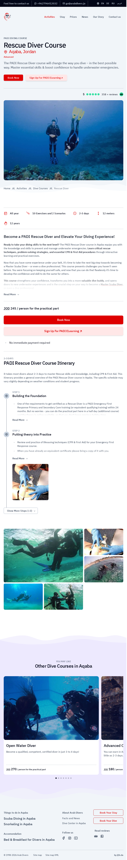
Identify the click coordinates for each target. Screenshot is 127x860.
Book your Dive (108, 820)
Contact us (115, 16)
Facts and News (71, 818)
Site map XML (52, 855)
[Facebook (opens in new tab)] (63, 838)
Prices (73, 16)
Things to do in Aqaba (16, 812)
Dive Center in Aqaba (74, 823)
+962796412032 (47, 3)
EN (102, 3)
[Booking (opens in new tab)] (102, 836)
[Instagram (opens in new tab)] (69, 838)
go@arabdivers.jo (75, 3)
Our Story (98, 16)
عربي (119, 3)
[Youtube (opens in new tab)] (75, 838)
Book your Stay (108, 812)
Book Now (13, 77)
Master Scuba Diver (112, 284)
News (85, 16)
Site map (37, 855)
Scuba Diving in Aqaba (19, 818)
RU (113, 3)
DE (107, 3)
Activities (49, 16)
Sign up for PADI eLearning (45, 77)
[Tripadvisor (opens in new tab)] (95, 836)
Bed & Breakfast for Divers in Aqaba (29, 839)
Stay (62, 16)
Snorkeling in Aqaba (18, 824)
